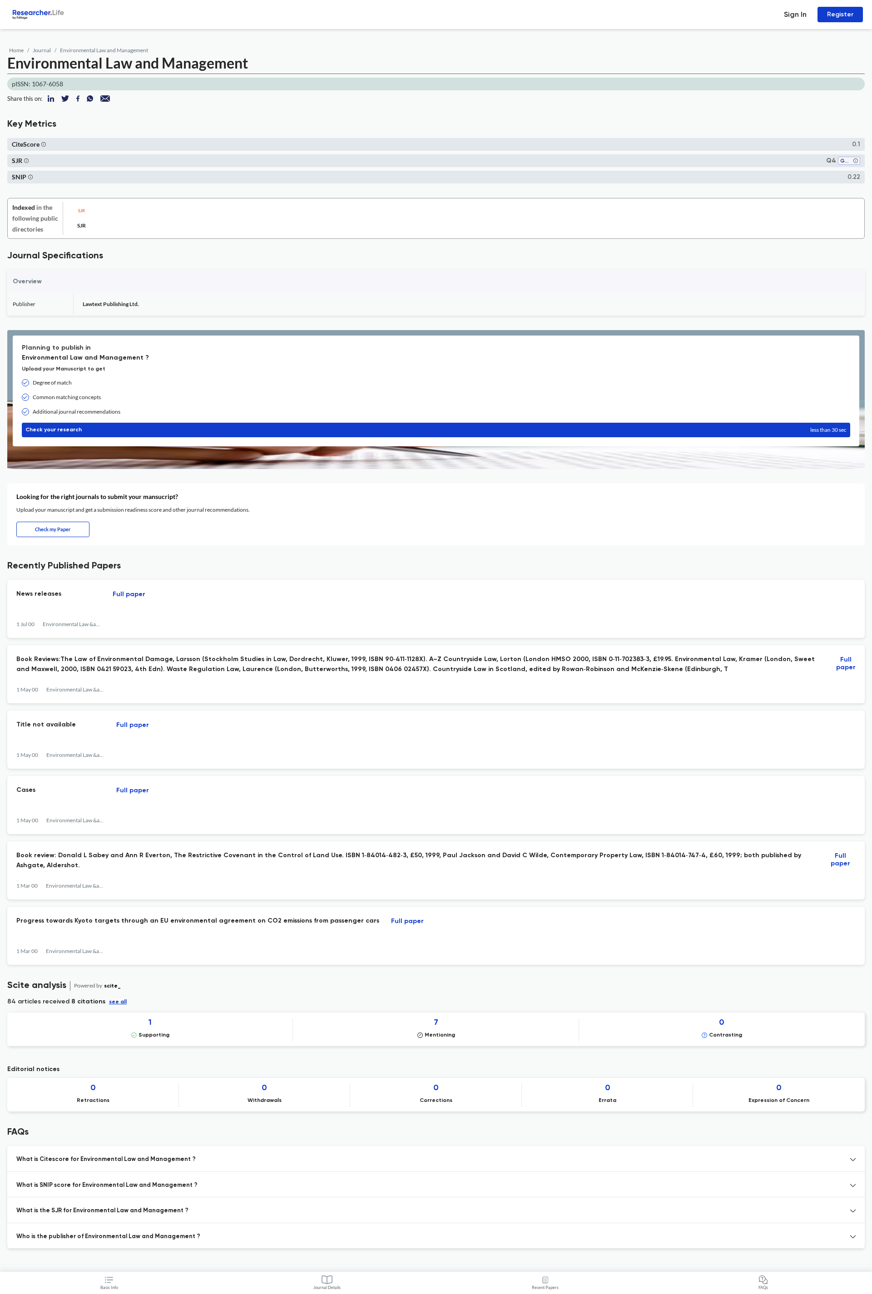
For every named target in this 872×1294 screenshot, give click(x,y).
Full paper (129, 594)
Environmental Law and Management (104, 50)
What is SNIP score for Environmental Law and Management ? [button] (107, 1185)
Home (16, 50)
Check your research (436, 429)
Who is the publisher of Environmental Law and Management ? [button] (108, 1237)
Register (840, 14)
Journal (42, 50)
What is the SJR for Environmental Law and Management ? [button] (102, 1211)
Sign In (795, 14)
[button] (43, 144)
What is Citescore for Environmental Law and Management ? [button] (106, 1159)
